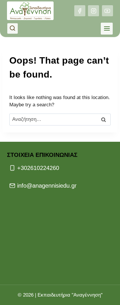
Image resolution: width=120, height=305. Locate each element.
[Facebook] (79, 10)
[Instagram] (93, 10)
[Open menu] (107, 29)
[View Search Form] (12, 28)
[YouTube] (107, 10)
